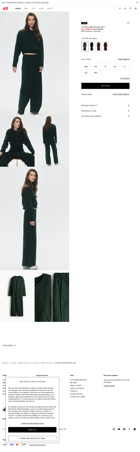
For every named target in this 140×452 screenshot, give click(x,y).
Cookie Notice (76, 394)
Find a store (75, 385)
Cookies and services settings (32, 438)
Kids (33, 8)
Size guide (125, 78)
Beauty (50, 8)
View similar (124, 59)
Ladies (18, 8)
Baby (5, 388)
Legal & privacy (77, 388)
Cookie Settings (77, 397)
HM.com (5, 363)
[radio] (84, 46)
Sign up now (109, 386)
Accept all (32, 430)
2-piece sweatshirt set (65, 363)
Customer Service (78, 380)
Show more (8, 345)
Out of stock (86, 59)
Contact (74, 391)
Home (41, 8)
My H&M (73, 383)
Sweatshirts (47, 363)
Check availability (121, 94)
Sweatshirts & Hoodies (28, 363)
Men (26, 8)
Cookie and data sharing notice (32, 423)
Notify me (105, 86)
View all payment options (37, 445)
